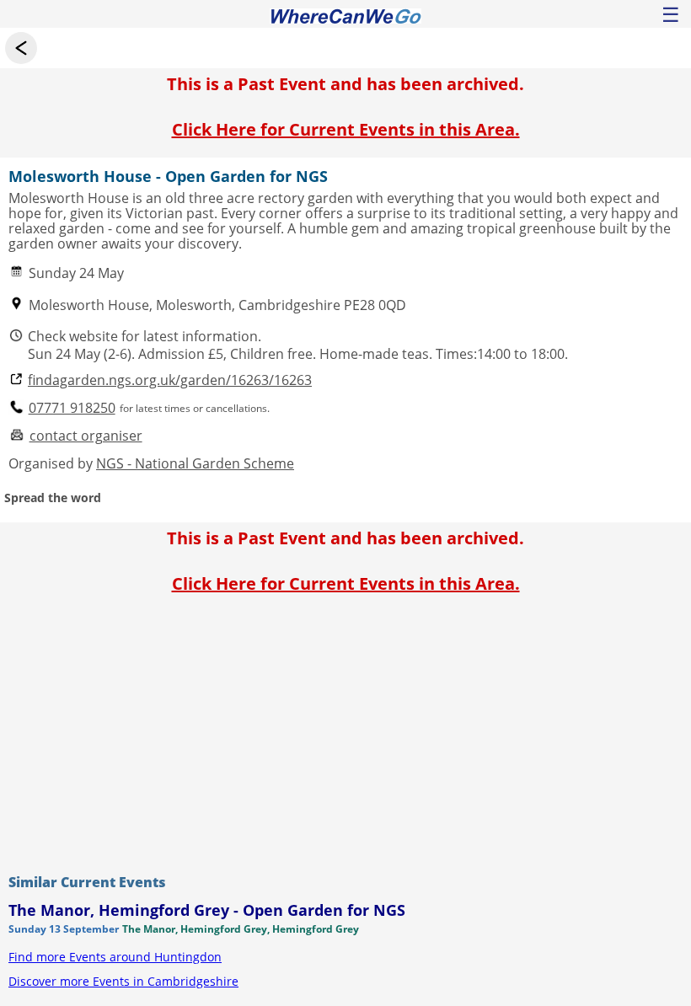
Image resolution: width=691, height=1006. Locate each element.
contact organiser (85, 436)
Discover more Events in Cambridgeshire (123, 981)
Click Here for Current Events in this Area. (346, 129)
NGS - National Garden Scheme (195, 463)
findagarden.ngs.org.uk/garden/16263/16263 (170, 380)
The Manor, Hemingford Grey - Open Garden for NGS (206, 910)
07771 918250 (72, 408)
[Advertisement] (345, 730)
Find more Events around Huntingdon (115, 957)
